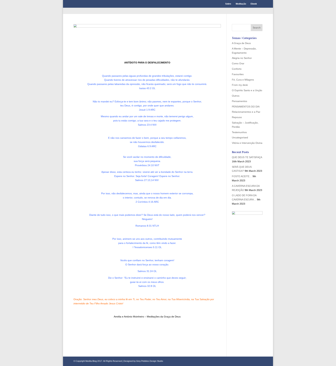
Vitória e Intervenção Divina (247, 143)
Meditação (241, 4)
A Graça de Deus (241, 43)
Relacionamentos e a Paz (246, 111)
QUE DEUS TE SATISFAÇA (247, 157)
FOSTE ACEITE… (242, 176)
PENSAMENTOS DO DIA (246, 106)
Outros (235, 95)
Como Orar (238, 63)
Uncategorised (240, 137)
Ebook (254, 4)
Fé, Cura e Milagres (243, 79)
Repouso (237, 117)
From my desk (240, 85)
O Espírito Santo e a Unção (247, 90)
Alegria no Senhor (242, 58)
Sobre (228, 4)
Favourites (238, 74)
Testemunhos (239, 132)
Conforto (236, 68)
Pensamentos (239, 101)
